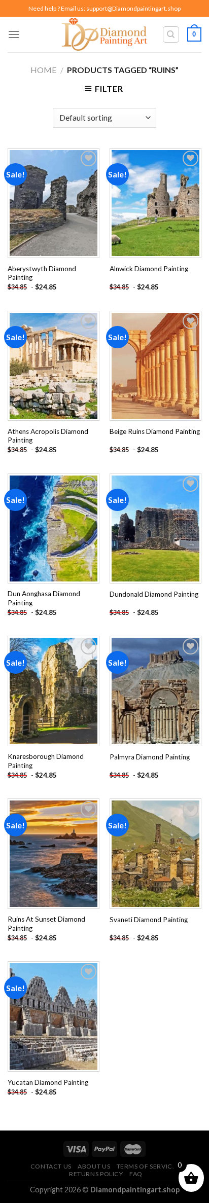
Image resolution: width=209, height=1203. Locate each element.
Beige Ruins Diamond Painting (155, 431)
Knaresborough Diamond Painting (46, 761)
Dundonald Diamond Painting (154, 594)
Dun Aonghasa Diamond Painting (44, 598)
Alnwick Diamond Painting (149, 269)
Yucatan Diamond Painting (48, 1082)
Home (43, 70)
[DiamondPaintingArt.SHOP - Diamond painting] (105, 34)
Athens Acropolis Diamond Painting (48, 436)
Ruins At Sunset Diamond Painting (46, 923)
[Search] (171, 34)
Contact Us (51, 1166)
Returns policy (96, 1174)
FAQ (136, 1174)
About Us (94, 1166)
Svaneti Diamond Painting (149, 920)
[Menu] (14, 34)
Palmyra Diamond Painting (150, 757)
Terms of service (147, 1166)
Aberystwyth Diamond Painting (42, 273)
